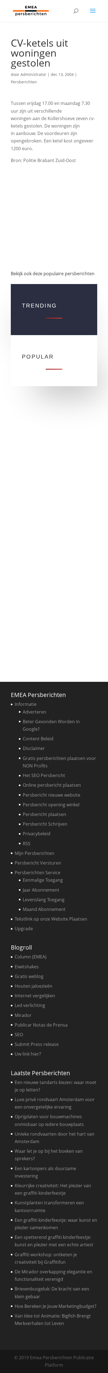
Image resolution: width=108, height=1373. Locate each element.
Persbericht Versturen (38, 863)
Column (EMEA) (31, 957)
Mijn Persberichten (34, 853)
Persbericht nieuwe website (51, 795)
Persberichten (24, 81)
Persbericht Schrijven (45, 824)
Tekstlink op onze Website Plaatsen (51, 919)
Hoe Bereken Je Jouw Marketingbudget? (55, 1306)
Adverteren (34, 712)
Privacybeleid (36, 834)
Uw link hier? (28, 1054)
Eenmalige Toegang (43, 880)
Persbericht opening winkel (51, 805)
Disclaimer (34, 748)
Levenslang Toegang (44, 900)
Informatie (26, 704)
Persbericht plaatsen (44, 814)
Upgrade (24, 929)
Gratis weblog (29, 976)
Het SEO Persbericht (44, 775)
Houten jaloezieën (33, 986)
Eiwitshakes (27, 967)
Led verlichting (30, 1005)
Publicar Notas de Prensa (41, 1025)
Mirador (23, 1015)
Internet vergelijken (35, 996)
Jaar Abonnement (41, 890)
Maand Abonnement (44, 909)
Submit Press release (37, 1044)
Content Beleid (38, 739)
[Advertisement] (54, 214)
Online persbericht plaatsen (52, 785)
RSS (26, 844)
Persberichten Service (37, 873)
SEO (19, 1035)
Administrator (33, 74)
